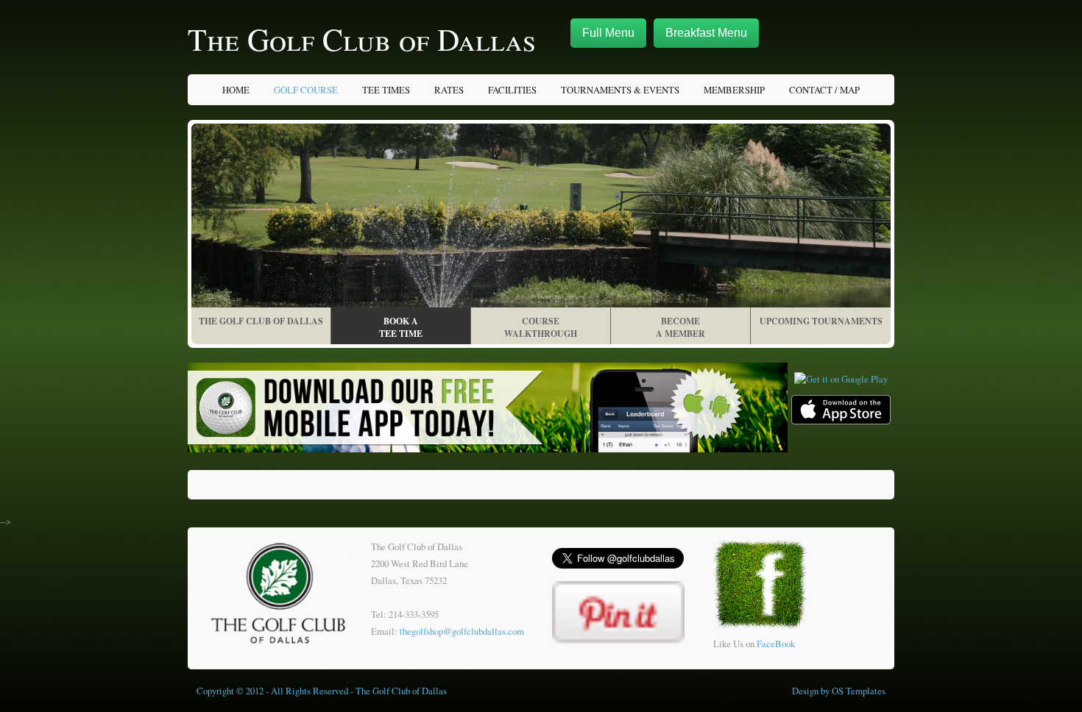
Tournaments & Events (620, 89)
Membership (734, 89)
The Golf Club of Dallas (362, 39)
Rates (449, 89)
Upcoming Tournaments (821, 321)
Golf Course (306, 89)
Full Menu (608, 32)
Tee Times (386, 89)
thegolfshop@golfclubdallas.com (462, 631)
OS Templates (858, 690)
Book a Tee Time (400, 327)
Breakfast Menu (706, 32)
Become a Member (680, 327)
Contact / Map (824, 89)
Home (236, 89)
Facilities (512, 89)
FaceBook (776, 643)
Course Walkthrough (540, 327)
